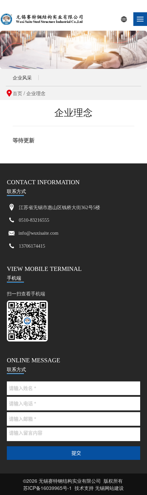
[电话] (11, 220)
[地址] (11, 207)
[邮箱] (11, 233)
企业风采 (22, 77)
